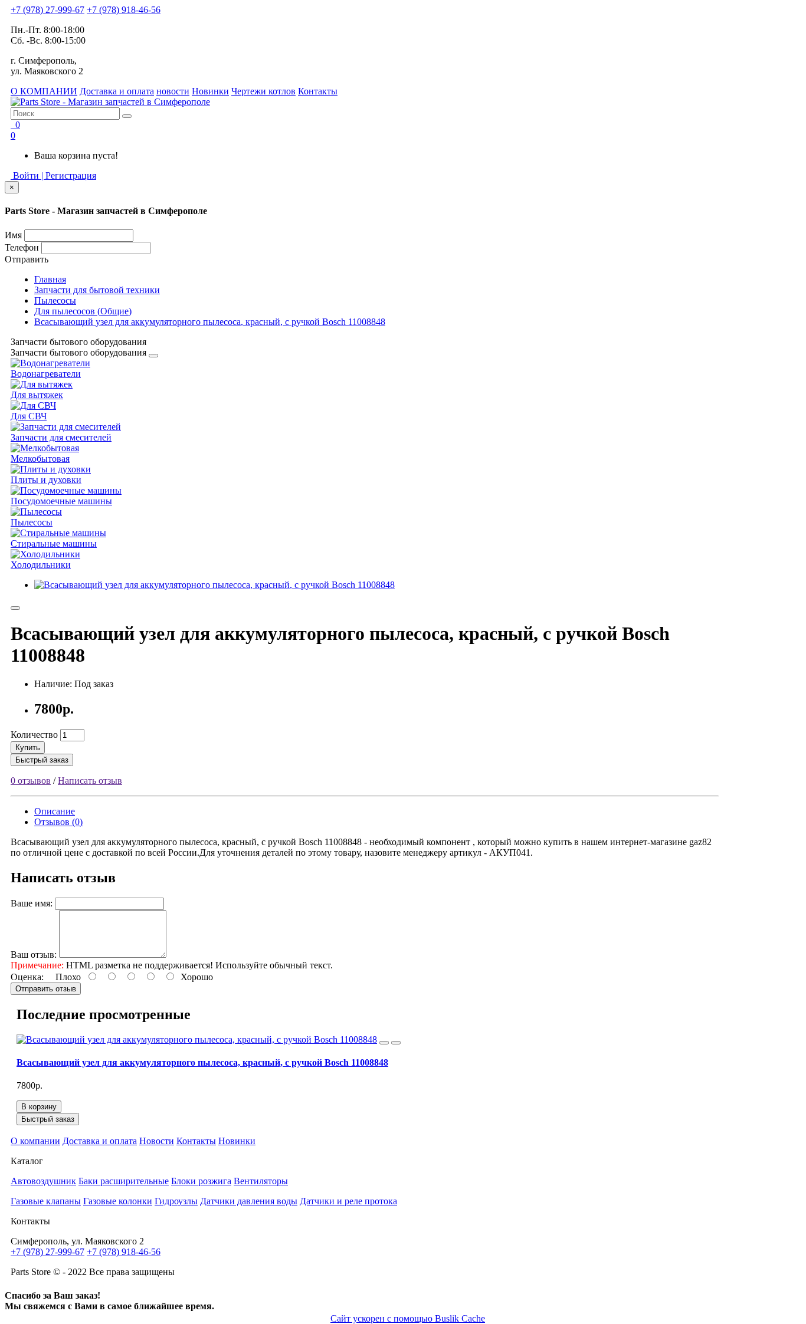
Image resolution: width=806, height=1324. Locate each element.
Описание (54, 811)
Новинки (210, 91)
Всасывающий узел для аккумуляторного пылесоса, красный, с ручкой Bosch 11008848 (209, 322)
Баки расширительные (123, 1181)
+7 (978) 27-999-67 (47, 10)
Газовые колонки (117, 1201)
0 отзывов (31, 781)
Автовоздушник (43, 1181)
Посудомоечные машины (61, 501)
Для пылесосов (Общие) (83, 311)
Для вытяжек (37, 395)
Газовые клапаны (46, 1201)
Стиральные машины (54, 543)
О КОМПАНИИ (44, 91)
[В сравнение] (396, 1042)
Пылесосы (55, 300)
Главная (50, 279)
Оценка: (27, 977)
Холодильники (41, 565)
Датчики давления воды (248, 1201)
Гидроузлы (176, 1201)
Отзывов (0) (58, 822)
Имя (13, 235)
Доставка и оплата (117, 91)
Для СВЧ (29, 416)
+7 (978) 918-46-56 (123, 10)
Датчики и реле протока (348, 1201)
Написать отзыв (90, 781)
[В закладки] (15, 608)
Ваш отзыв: (34, 955)
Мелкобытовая (40, 459)
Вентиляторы (261, 1181)
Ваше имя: (32, 903)
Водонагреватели (46, 374)
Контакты (318, 91)
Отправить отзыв (45, 988)
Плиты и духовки (46, 480)
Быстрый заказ (41, 759)
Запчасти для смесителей (61, 437)
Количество (34, 735)
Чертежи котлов (263, 91)
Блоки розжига (201, 1181)
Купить (27, 747)
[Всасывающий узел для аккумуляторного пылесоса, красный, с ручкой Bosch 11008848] (214, 585)
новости (172, 91)
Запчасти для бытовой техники (97, 290)
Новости (156, 1141)
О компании (35, 1141)
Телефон (22, 247)
